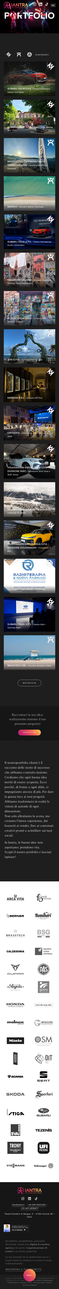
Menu (29, 1275)
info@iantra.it (18, 1204)
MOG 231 (40, 1280)
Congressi (29, 59)
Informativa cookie (39, 1283)
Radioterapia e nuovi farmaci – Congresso (26, 589)
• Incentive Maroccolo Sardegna (27, 165)
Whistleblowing (47, 1280)
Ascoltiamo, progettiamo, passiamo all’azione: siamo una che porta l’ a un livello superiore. (27, 1246)
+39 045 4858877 (29, 1208)
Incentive (18, 59)
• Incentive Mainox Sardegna (25, 206)
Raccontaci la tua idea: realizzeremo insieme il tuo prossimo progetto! (27, 719)
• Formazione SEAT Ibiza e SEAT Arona (28, 471)
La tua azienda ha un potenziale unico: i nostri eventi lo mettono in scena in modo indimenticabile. (28, 1260)
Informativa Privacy (26, 1283)
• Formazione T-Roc (29, 547)
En (53, 5)
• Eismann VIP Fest (24, 397)
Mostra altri (29, 683)
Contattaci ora (29, 732)
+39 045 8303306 (37, 1204)
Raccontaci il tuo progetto (23, 1269)
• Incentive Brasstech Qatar (29, 665)
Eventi (8, 59)
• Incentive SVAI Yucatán (24, 359)
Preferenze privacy (13, 1283)
